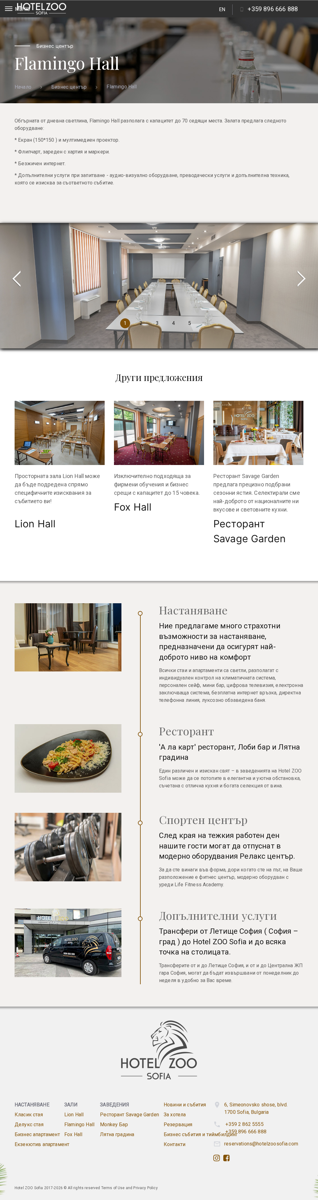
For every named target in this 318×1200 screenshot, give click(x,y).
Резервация (178, 1124)
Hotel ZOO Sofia (29, 1188)
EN (222, 9)
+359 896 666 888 (245, 1132)
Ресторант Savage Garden (129, 1115)
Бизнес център (69, 87)
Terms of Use (113, 1188)
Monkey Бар (114, 1124)
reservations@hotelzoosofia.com (261, 1144)
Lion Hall (35, 524)
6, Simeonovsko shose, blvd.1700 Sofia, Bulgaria (256, 1108)
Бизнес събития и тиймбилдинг (201, 1134)
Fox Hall (133, 507)
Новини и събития (185, 1105)
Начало (23, 87)
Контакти (174, 1144)
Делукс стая (29, 1124)
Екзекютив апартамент (42, 1144)
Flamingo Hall (79, 1124)
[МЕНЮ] (8, 8)
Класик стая (29, 1115)
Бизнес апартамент (37, 1134)
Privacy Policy (145, 1188)
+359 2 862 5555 (244, 1124)
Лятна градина (117, 1134)
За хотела (175, 1115)
